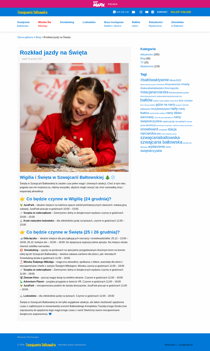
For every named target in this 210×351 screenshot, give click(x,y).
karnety (185, 105)
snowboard (149, 129)
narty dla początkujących (163, 117)
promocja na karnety (164, 125)
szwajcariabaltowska (160, 137)
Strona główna (25, 37)
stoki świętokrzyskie (169, 134)
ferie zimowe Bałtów (147, 105)
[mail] (134, 12)
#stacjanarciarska (154, 92)
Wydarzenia (146, 66)
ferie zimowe (186, 100)
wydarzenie (156, 147)
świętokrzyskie (151, 151)
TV (142, 62)
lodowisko (145, 109)
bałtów (146, 100)
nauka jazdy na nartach (174, 121)
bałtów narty (158, 101)
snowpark (163, 130)
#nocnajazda (171, 88)
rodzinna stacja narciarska (182, 125)
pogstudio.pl (187, 344)
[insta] (141, 12)
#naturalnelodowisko (152, 88)
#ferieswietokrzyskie (148, 84)
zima (168, 146)
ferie (176, 101)
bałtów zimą (169, 101)
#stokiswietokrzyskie (179, 92)
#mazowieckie (173, 84)
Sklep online (181, 12)
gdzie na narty (165, 104)
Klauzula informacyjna (28, 337)
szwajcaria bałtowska (161, 142)
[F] (153, 12)
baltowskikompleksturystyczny (169, 96)
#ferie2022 (175, 80)
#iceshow (160, 84)
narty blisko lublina (158, 113)
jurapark (179, 105)
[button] (23, 24)
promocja (151, 125)
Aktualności (146, 54)
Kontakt (162, 12)
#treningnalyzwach (148, 96)
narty (174, 109)
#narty (185, 84)
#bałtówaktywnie (154, 80)
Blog (38, 37)
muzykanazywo (160, 108)
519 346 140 (123, 12)
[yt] (147, 12)
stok (158, 133)
